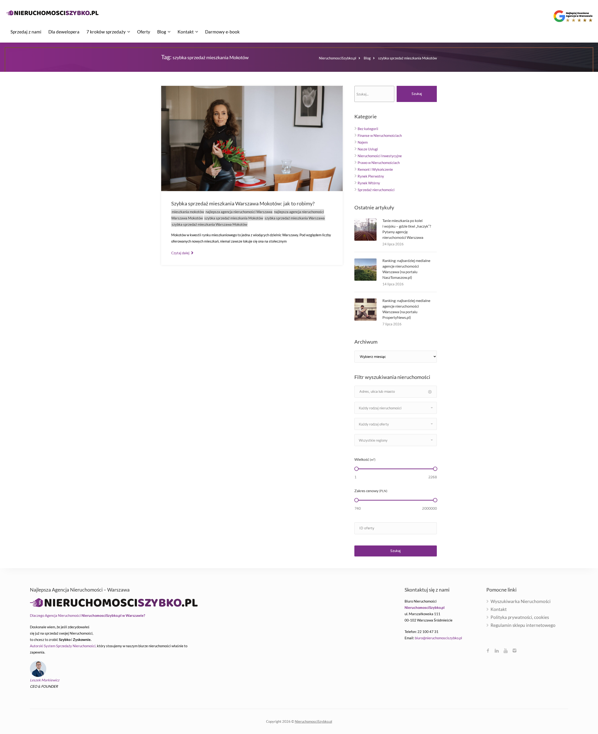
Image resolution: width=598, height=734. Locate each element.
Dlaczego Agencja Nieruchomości (87, 615)
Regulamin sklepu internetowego (523, 625)
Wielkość (364, 459)
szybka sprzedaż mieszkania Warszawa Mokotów (209, 224)
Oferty (143, 31)
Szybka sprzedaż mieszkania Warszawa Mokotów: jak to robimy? (243, 203)
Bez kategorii (368, 129)
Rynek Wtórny (369, 183)
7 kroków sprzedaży (106, 31)
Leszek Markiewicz (44, 680)
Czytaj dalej (180, 253)
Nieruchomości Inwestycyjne (380, 156)
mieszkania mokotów (188, 212)
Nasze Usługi (368, 149)
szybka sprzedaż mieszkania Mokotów (233, 218)
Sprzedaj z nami (26, 31)
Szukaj (417, 94)
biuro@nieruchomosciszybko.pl (438, 638)
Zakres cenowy (370, 490)
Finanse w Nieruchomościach (380, 135)
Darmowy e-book (222, 31)
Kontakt (186, 31)
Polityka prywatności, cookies (520, 617)
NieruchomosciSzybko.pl (313, 721)
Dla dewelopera (63, 31)
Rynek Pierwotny (371, 176)
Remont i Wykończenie (375, 169)
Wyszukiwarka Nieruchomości (521, 601)
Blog (161, 31)
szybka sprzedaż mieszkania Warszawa (295, 218)
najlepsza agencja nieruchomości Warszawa (239, 212)
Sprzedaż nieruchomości (376, 190)
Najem (363, 142)
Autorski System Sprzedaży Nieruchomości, (63, 646)
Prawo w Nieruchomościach (379, 162)
